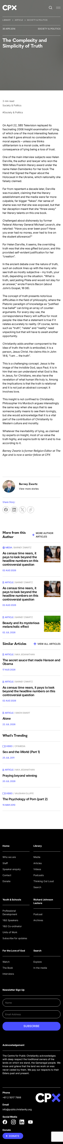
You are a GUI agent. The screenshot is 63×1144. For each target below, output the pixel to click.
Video (9, 746)
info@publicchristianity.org (17, 1109)
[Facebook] (5, 1122)
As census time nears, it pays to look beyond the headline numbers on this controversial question (20, 558)
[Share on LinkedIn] (14, 509)
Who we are (9, 857)
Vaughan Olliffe (24, 793)
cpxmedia (20, 746)
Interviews (8, 973)
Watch (6, 961)
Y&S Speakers (10, 920)
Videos (37, 869)
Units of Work (10, 932)
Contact (7, 875)
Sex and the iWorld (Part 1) (21, 752)
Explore (37, 961)
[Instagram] (13, 1122)
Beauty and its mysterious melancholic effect (21, 625)
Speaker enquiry (12, 869)
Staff (5, 863)
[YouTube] (30, 1122)
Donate (6, 881)
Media (36, 857)
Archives (38, 920)
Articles (37, 863)
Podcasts (38, 875)
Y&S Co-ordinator (12, 926)
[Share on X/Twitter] (22, 509)
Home (6, 845)
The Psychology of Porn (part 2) (25, 799)
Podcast (38, 914)
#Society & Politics (13, 112)
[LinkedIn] (21, 1122)
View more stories (29, 488)
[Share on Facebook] (6, 509)
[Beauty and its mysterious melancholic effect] (52, 624)
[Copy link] (30, 509)
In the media (40, 967)
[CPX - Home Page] (10, 7)
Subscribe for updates (15, 938)
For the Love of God (14, 950)
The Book (8, 967)
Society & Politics (37, 20)
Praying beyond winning (20, 776)
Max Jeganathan (25, 654)
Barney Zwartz (22, 547)
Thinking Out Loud (43, 881)
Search (37, 887)
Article (19, 20)
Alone (7, 718)
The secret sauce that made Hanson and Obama (31, 662)
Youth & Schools (12, 899)
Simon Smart (22, 712)
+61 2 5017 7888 (12, 1097)
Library (7, 20)
